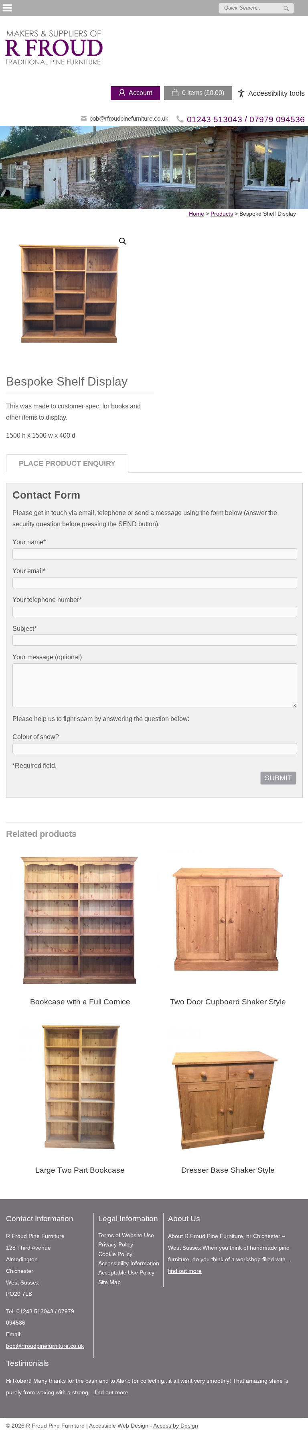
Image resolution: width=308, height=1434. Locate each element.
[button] (123, 241)
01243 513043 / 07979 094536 (246, 119)
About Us (184, 1218)
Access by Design (175, 1426)
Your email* (28, 571)
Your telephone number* (46, 599)
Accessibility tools (276, 93)
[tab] (67, 463)
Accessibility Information (128, 1263)
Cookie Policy (115, 1254)
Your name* (29, 542)
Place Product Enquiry (67, 463)
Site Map (109, 1282)
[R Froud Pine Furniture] (53, 49)
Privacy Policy (115, 1244)
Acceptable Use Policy (126, 1272)
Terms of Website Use (126, 1235)
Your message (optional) (47, 657)
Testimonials (27, 1363)
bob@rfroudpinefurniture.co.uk (128, 118)
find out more (185, 1271)
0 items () (203, 92)
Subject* (24, 628)
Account (140, 92)
